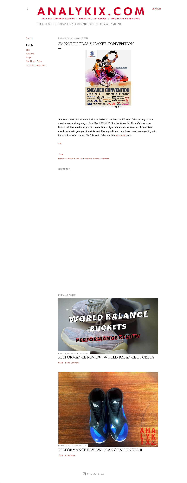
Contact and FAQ (110, 24)
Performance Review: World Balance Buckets (106, 357)
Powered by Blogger (95, 474)
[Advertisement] (108, 266)
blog (28, 57)
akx (28, 50)
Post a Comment (71, 363)
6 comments (70, 455)
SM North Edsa (34, 61)
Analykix (30, 53)
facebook (120, 135)
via (59, 143)
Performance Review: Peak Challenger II (100, 450)
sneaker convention (36, 65)
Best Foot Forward (57, 24)
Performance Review (84, 24)
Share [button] (29, 38)
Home (40, 24)
